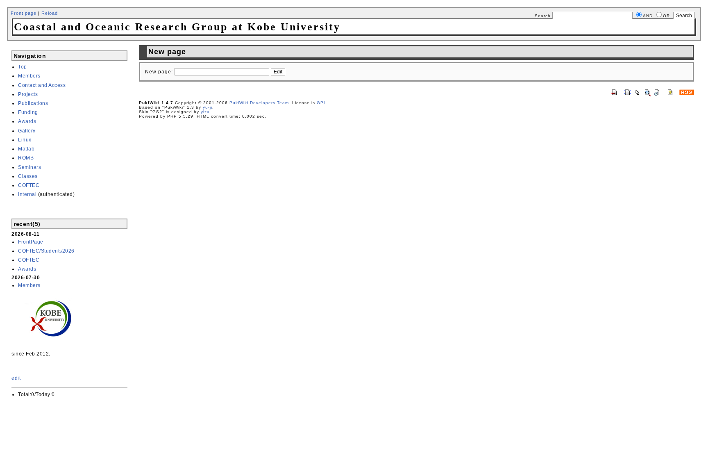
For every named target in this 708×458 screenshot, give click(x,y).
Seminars (29, 167)
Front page (23, 13)
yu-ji (207, 107)
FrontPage (30, 242)
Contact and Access (42, 85)
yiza (205, 111)
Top (22, 67)
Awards (27, 121)
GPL (322, 102)
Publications (33, 103)
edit (15, 378)
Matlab (26, 149)
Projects (28, 94)
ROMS (26, 158)
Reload (49, 13)
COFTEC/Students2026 (46, 251)
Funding (28, 112)
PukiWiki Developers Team (259, 102)
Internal (27, 194)
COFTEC (28, 185)
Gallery (27, 131)
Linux (25, 140)
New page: (159, 72)
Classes (28, 176)
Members (29, 76)
